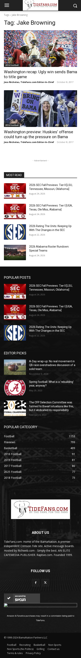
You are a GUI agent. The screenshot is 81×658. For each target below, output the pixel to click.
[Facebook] (36, 583)
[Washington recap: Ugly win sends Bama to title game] (40, 48)
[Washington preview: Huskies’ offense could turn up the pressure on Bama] (40, 108)
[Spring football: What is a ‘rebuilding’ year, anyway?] (15, 387)
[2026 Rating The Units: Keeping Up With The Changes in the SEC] (15, 232)
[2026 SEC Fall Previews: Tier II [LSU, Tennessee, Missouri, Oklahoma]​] (15, 191)
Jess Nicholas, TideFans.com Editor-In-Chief (29, 82)
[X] (45, 583)
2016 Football (12, 65)
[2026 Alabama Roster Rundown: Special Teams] (15, 252)
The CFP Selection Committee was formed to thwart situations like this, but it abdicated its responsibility (51, 406)
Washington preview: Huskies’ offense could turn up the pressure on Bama (38, 134)
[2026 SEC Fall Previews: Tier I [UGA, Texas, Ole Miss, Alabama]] (15, 211)
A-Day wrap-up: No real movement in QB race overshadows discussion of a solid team (52, 365)
